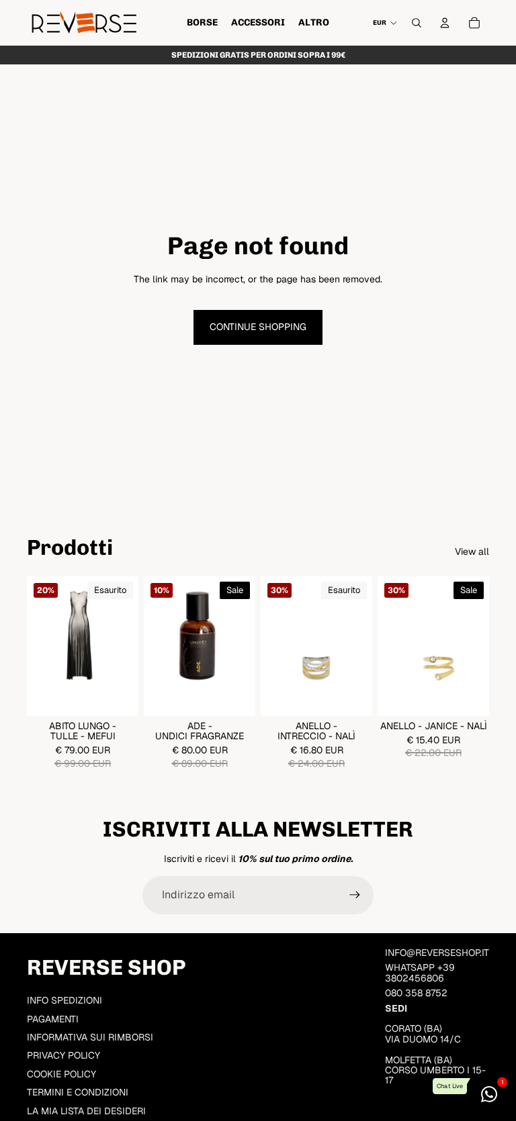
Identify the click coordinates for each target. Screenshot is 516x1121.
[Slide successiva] (123, 646)
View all (472, 551)
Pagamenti (53, 1019)
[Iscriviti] (355, 895)
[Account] (445, 23)
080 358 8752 (416, 993)
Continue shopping (258, 327)
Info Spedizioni (64, 1000)
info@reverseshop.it (437, 953)
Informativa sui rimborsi (90, 1037)
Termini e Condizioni (77, 1092)
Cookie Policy (61, 1074)
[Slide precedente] (41, 646)
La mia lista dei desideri (86, 1111)
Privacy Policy (63, 1055)
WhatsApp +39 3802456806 (420, 972)
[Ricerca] (416, 23)
